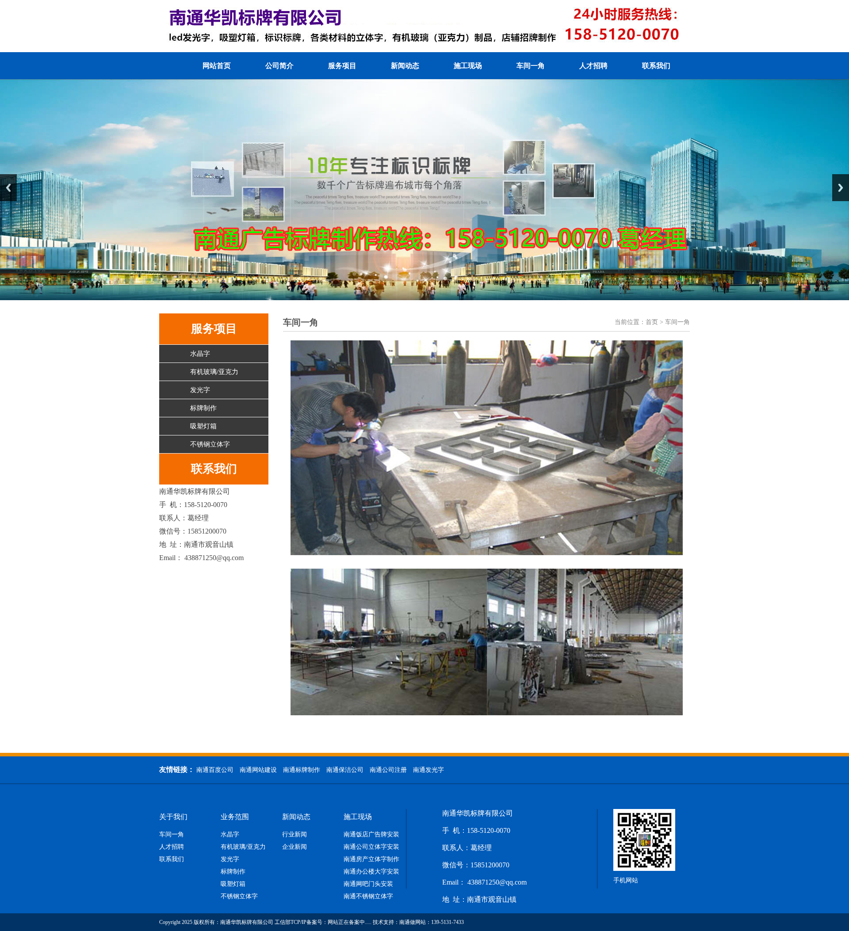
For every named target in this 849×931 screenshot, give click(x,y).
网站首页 (217, 65)
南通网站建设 (258, 770)
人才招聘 (593, 65)
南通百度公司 (214, 770)
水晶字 (200, 353)
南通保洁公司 (344, 770)
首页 (652, 322)
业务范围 (235, 816)
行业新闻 (294, 835)
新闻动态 (405, 65)
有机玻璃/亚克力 (214, 371)
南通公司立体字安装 (371, 847)
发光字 (200, 389)
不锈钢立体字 (210, 444)
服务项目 (342, 65)
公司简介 (279, 65)
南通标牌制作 (301, 770)
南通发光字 (428, 770)
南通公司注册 (388, 770)
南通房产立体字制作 (371, 859)
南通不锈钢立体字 (368, 896)
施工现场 (468, 65)
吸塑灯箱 (203, 426)
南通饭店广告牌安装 (371, 835)
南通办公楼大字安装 (371, 872)
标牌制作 (203, 408)
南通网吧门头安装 (368, 884)
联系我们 (656, 65)
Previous (8, 187)
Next (840, 187)
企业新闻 (294, 847)
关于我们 (173, 816)
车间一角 (530, 65)
